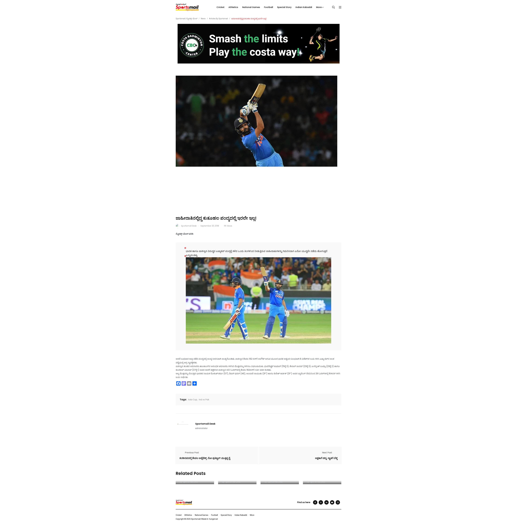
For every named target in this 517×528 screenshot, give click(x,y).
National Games (251, 7)
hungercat (213, 519)
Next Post (327, 452)
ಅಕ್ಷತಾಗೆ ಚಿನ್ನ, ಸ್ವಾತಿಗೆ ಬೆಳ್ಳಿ (326, 458)
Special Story (284, 7)
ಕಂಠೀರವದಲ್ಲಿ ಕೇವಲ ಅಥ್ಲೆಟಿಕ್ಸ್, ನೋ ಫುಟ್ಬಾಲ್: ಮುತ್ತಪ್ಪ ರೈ (204, 458)
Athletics (233, 7)
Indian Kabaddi (304, 7)
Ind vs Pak (204, 399)
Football (268, 7)
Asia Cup (192, 399)
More (319, 7)
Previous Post (192, 452)
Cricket (220, 7)
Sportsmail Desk (205, 423)
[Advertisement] (258, 195)
